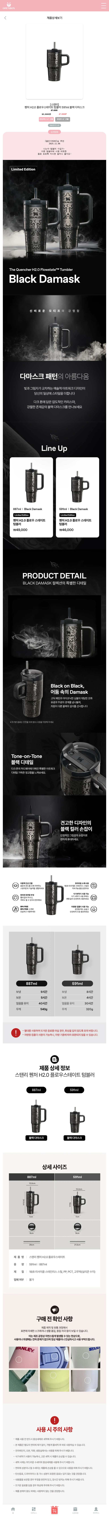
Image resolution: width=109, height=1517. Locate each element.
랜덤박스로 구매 (46, 119)
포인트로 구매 (63, 119)
